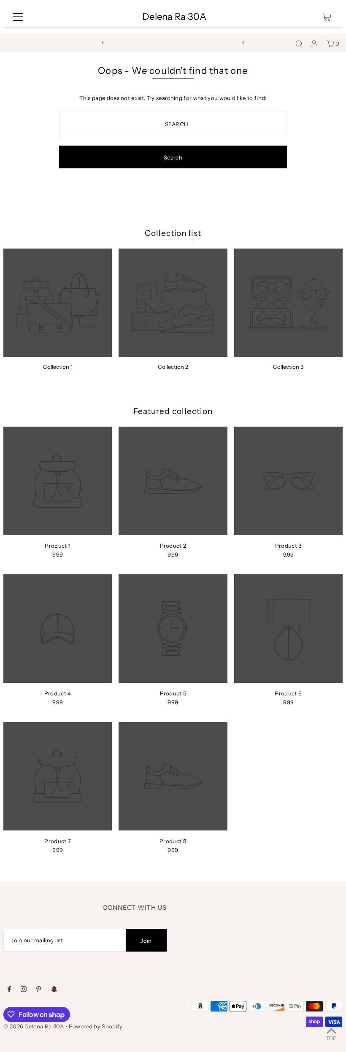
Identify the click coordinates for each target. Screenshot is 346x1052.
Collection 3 (288, 366)
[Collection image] (57, 303)
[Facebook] (9, 990)
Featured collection (172, 411)
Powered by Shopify (96, 1026)
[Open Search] (299, 43)
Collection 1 (58, 366)
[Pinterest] (38, 990)
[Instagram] (24, 990)
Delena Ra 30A (174, 16)
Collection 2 (173, 366)
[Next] (243, 42)
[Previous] (103, 42)
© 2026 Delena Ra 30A (33, 1026)
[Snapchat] (54, 990)
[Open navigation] (18, 16)
